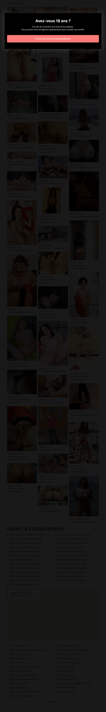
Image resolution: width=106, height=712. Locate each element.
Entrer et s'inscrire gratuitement (53, 38)
